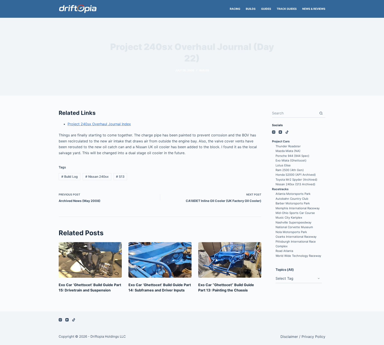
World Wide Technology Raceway (298, 255)
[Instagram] (273, 132)
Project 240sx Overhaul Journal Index (99, 124)
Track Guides (287, 8)
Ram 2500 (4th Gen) (290, 170)
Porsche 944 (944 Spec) (292, 156)
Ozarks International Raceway (296, 236)
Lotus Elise (283, 165)
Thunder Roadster (288, 146)
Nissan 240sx (97, 176)
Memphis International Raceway (298, 208)
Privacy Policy (313, 336)
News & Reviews (313, 8)
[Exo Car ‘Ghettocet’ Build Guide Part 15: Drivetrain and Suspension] (90, 260)
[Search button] (320, 113)
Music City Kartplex (289, 217)
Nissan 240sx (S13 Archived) (295, 184)
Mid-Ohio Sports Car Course (295, 213)
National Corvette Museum (294, 227)
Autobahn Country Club (292, 198)
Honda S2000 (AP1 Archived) (296, 174)
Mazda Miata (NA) (288, 151)
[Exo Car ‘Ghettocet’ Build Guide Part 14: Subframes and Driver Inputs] (160, 260)
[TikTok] (287, 132)
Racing (235, 8)
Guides (266, 8)
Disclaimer (289, 336)
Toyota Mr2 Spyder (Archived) (296, 179)
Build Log (69, 176)
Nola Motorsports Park (291, 232)
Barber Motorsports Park (293, 203)
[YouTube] (280, 132)
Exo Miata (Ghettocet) (291, 160)
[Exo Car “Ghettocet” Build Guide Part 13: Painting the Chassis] (229, 260)
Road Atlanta (284, 251)
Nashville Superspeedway (293, 222)
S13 (120, 176)
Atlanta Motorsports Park (293, 193)
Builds (251, 8)
